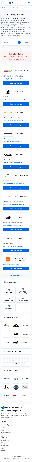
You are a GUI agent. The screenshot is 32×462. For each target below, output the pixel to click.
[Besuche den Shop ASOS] (16, 334)
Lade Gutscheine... (15, 275)
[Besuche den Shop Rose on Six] (25, 387)
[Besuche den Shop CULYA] (25, 378)
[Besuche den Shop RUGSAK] (7, 395)
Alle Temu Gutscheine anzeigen (11, 264)
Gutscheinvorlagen (6, 432)
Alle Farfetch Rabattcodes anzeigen (12, 183)
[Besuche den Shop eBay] (7, 325)
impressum (16, 458)
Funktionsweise (5, 445)
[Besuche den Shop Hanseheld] (7, 378)
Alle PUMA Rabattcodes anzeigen (12, 225)
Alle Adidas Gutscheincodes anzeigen (13, 99)
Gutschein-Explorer (6, 425)
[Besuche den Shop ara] (16, 395)
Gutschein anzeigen (16, 83)
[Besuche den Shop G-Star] (7, 334)
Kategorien (4, 430)
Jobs (2, 448)
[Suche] (29, 2)
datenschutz (25, 458)
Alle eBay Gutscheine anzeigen (11, 79)
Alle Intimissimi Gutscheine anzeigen (13, 246)
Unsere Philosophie (6, 440)
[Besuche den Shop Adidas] (16, 325)
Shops (3, 427)
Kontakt (3, 450)
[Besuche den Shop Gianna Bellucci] (16, 378)
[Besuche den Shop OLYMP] (25, 325)
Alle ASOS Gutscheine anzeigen (11, 162)
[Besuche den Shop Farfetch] (25, 334)
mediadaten (6, 458)
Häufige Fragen (5, 443)
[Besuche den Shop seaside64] (16, 387)
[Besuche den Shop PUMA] (16, 342)
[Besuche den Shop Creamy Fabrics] (25, 395)
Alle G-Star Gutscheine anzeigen (11, 141)
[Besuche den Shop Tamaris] (7, 342)
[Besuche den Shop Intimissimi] (25, 342)
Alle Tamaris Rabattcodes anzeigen (12, 204)
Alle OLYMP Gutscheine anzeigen (12, 120)
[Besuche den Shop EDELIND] (7, 387)
